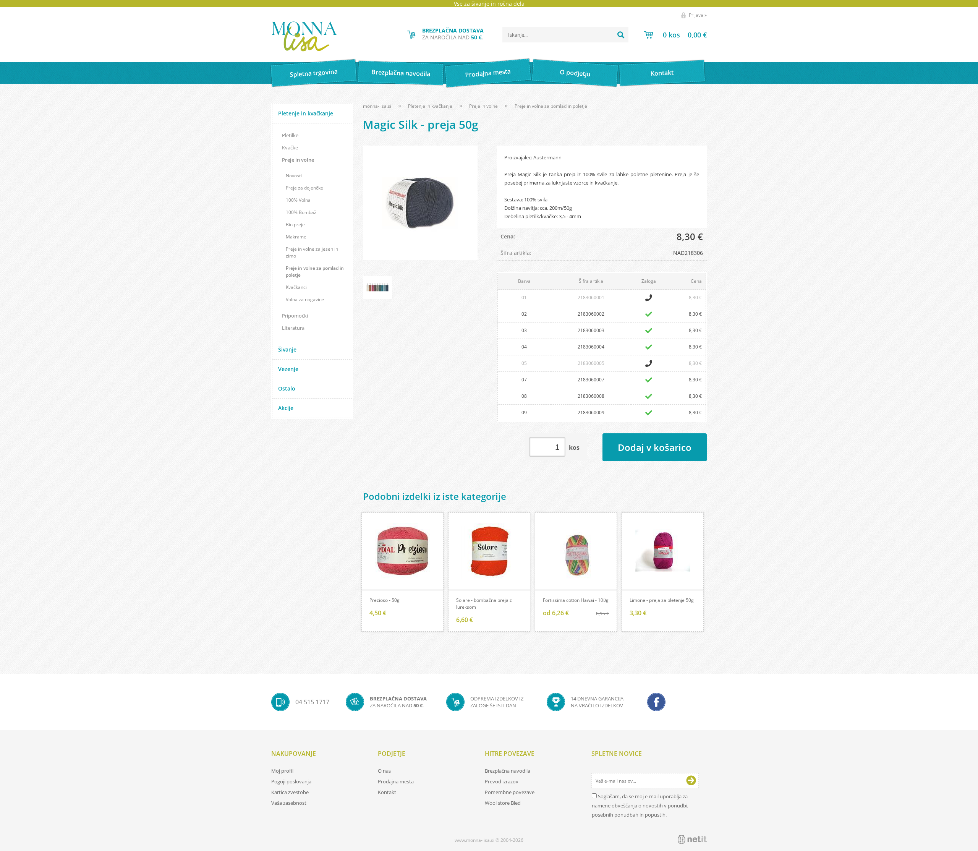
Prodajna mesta (488, 73)
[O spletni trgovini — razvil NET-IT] (692, 839)
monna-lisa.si (377, 106)
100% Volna (298, 200)
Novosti (294, 175)
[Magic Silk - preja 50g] (420, 203)
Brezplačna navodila (401, 73)
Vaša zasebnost (288, 802)
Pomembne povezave (509, 792)
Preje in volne (298, 159)
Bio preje (295, 224)
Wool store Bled (503, 802)
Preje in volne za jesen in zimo (312, 252)
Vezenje (288, 369)
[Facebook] (656, 702)
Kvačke (290, 147)
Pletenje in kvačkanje (305, 113)
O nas (384, 770)
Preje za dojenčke (304, 188)
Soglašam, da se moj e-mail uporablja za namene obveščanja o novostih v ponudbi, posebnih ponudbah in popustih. (640, 805)
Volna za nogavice (305, 299)
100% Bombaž (301, 212)
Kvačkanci (296, 287)
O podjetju (574, 73)
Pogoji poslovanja (291, 781)
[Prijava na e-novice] (691, 780)
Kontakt (662, 73)
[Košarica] (675, 34)
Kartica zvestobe (290, 792)
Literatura (293, 327)
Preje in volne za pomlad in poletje (315, 271)
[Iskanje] (620, 34)
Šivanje (287, 349)
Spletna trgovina (314, 73)
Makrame (296, 236)
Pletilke (290, 135)
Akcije (285, 408)
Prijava (698, 15)
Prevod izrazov (501, 781)
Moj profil (282, 770)
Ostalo (286, 388)
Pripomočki (295, 315)
